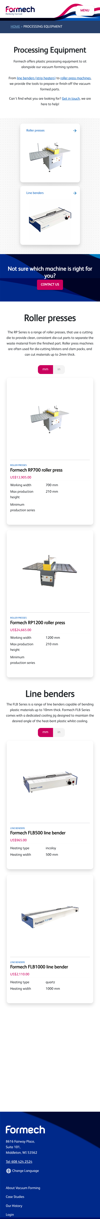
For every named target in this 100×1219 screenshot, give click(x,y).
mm (45, 369)
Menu (84, 10)
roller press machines (75, 78)
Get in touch (71, 99)
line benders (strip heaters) (36, 78)
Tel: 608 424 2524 (19, 1162)
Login (10, 1215)
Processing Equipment (43, 27)
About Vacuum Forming (23, 1188)
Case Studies (15, 1197)
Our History (14, 1206)
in (59, 369)
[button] (50, 1171)
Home (15, 27)
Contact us (50, 284)
